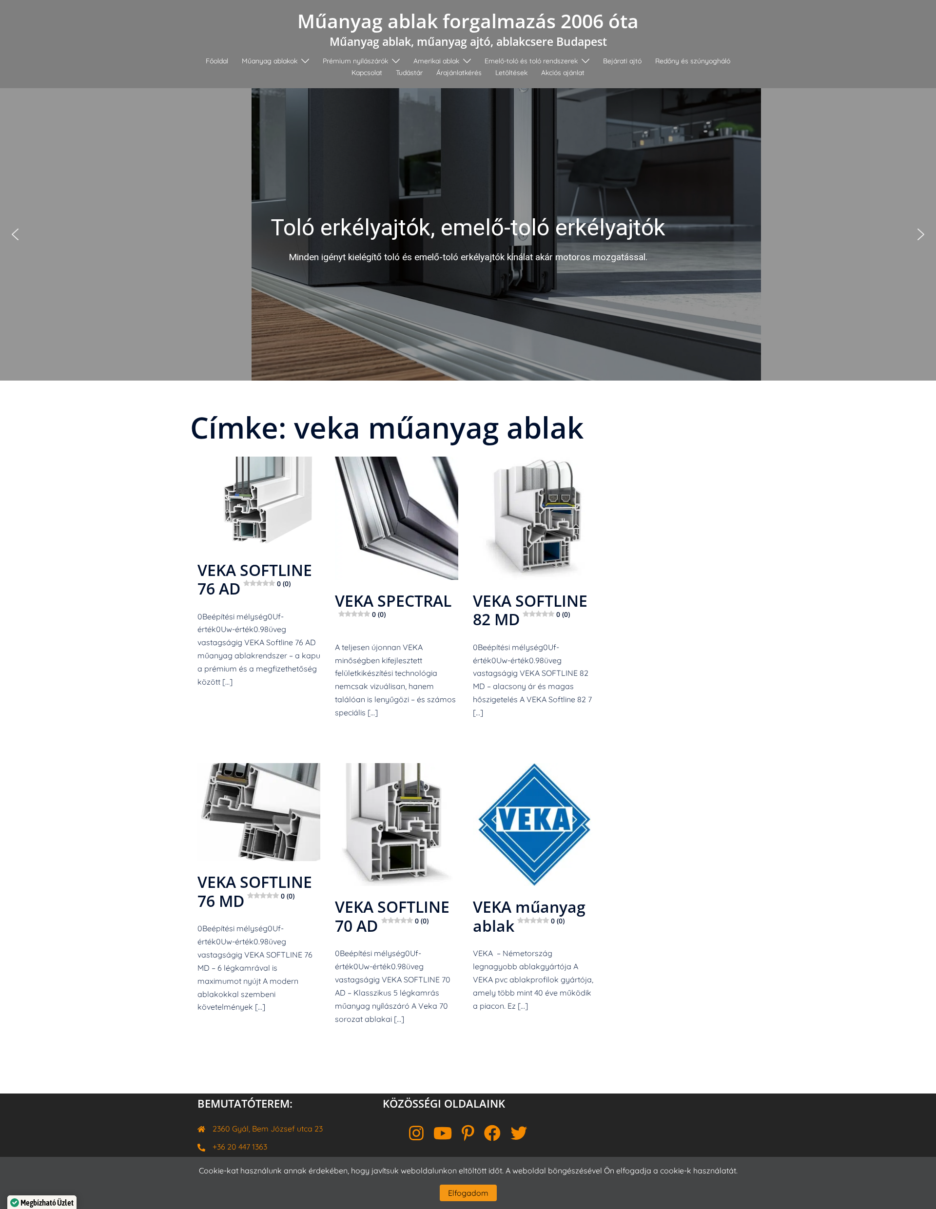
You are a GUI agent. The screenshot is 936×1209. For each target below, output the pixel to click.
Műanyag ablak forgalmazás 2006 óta (468, 21)
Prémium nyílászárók (355, 61)
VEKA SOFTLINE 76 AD (254, 579)
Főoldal (217, 61)
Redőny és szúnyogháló (692, 61)
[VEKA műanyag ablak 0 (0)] (534, 823)
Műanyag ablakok (269, 61)
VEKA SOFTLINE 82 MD (530, 610)
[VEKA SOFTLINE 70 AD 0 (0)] (396, 823)
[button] (468, 234)
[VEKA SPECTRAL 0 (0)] (396, 517)
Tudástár (409, 72)
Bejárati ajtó (622, 61)
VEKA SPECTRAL (393, 604)
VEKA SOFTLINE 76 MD (254, 891)
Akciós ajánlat (563, 72)
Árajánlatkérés (459, 72)
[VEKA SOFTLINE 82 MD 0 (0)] (534, 517)
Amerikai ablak (436, 61)
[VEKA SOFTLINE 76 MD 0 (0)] (258, 811)
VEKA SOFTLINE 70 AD (392, 916)
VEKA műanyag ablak (529, 916)
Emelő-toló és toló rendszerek (531, 61)
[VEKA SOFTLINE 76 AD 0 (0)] (258, 502)
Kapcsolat (366, 72)
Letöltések (511, 72)
